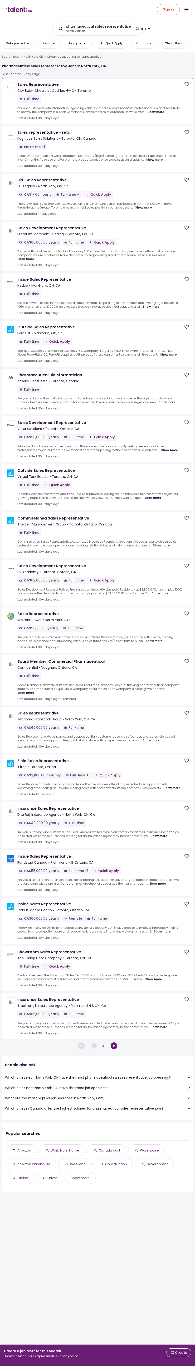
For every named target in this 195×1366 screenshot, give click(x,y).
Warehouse (149, 1150)
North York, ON (33, 56)
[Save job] (186, 84)
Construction (116, 1164)
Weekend (78, 1164)
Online (22, 1178)
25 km (141, 28)
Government (157, 1164)
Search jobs (10, 56)
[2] (114, 1045)
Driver (52, 1178)
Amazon (24, 1150)
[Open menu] (186, 9)
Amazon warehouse (33, 1164)
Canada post (109, 1150)
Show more (155, 112)
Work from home (65, 1150)
